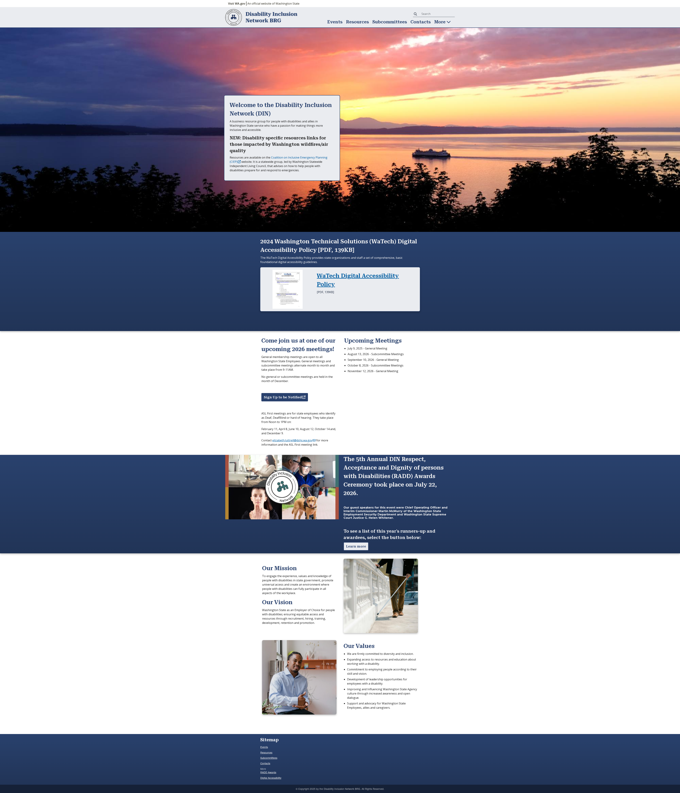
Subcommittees (389, 21)
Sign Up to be (283, 397)
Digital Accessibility (270, 778)
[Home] (261, 17)
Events (334, 21)
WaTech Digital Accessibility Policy (358, 280)
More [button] (440, 21)
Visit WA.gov (236, 3)
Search (416, 13)
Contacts (420, 21)
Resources (357, 21)
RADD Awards (268, 772)
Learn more (356, 546)
